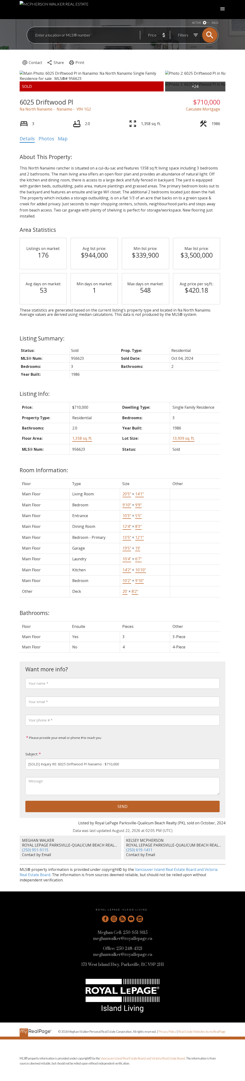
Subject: (31, 754)
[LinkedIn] (139, 919)
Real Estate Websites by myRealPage (201, 1031)
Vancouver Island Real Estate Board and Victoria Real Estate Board (142, 1058)
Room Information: (44, 470)
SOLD (215, 22)
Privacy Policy (167, 1031)
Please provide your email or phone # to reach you (64, 738)
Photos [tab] (46, 139)
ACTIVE (196, 22)
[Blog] (122, 919)
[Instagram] (114, 919)
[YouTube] (131, 919)
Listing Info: (35, 393)
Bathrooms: (35, 613)
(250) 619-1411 (139, 850)
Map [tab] (62, 139)
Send (122, 806)
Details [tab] (27, 139)
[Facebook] (105, 919)
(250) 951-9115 (35, 850)
